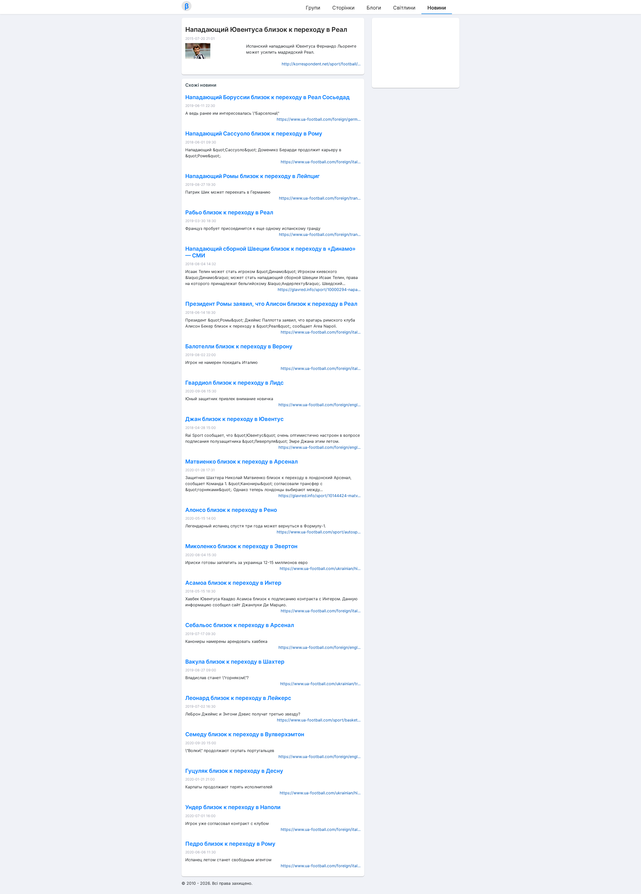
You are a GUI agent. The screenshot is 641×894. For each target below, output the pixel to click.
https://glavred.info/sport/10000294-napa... (319, 289)
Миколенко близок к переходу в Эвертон (241, 546)
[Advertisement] (416, 53)
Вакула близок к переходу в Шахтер (234, 661)
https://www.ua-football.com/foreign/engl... (319, 404)
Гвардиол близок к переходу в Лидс (234, 382)
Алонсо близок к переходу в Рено (231, 510)
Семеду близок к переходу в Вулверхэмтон (244, 734)
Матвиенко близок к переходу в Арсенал (241, 461)
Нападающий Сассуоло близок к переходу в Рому (253, 133)
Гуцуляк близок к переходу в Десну (234, 771)
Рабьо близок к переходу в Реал (229, 212)
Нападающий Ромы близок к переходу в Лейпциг (252, 176)
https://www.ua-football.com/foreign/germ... (319, 119)
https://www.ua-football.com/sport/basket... (319, 719)
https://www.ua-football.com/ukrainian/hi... (320, 568)
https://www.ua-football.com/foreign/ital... (321, 161)
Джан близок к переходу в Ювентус (234, 419)
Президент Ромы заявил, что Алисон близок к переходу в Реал (271, 304)
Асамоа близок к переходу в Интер (233, 582)
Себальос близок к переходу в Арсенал (239, 625)
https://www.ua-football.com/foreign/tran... (320, 198)
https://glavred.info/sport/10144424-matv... (319, 495)
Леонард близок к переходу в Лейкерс (238, 698)
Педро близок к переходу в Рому (230, 843)
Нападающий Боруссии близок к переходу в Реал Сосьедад (267, 97)
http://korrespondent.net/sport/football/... (321, 63)
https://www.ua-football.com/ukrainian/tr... (320, 683)
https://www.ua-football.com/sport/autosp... (319, 531)
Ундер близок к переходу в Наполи (232, 807)
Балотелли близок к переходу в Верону (238, 346)
